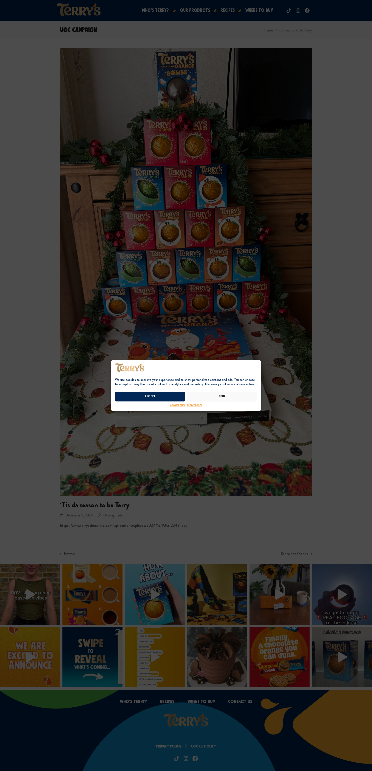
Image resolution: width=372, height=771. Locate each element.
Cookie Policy (177, 405)
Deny (222, 396)
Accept (150, 396)
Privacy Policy (194, 405)
